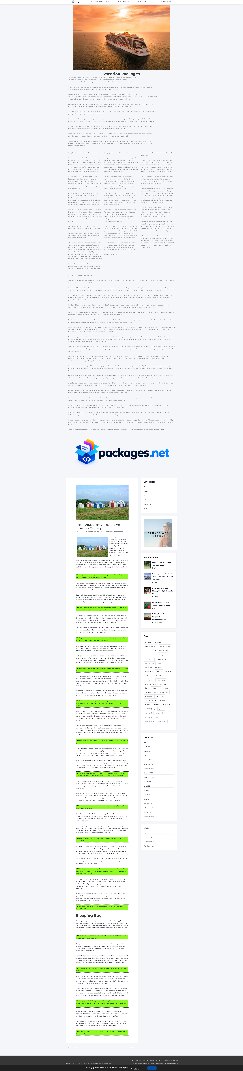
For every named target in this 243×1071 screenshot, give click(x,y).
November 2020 (149, 768)
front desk (158, 667)
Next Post (133, 1048)
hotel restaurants (150, 684)
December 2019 (149, 816)
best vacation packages (100, 2)
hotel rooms (162, 684)
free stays (148, 667)
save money (167, 704)
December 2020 (149, 764)
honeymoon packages (171, 1060)
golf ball (159, 671)
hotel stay (166, 688)
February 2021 (148, 755)
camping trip (110, 532)
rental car (162, 700)
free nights (160, 663)
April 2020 (147, 799)
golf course (148, 675)
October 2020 (148, 773)
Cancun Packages (157, 1063)
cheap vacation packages (141, 1063)
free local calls (149, 663)
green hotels (161, 680)
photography (148, 504)
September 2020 (149, 777)
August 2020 (148, 782)
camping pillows (165, 646)
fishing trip (149, 659)
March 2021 (147, 751)
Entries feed (148, 837)
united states (162, 721)
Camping (90, 532)
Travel (157, 717)
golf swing (149, 680)
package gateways (144, 2)
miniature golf (163, 692)
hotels (146, 500)
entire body (159, 655)
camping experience (151, 646)
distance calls (163, 650)
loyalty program (151, 692)
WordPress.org (149, 846)
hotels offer (156, 688)
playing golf (160, 696)
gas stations (149, 671)
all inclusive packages (171, 1063)
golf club (168, 671)
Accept (152, 1068)
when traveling (159, 725)
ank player (148, 642)
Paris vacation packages (140, 1060)
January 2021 (148, 760)
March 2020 (148, 803)
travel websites (150, 721)
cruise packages (123, 2)
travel (145, 509)
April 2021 (147, 747)
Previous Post (72, 1048)
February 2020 (148, 808)
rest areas (148, 704)
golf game (159, 676)
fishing (146, 491)
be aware (158, 642)
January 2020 (148, 812)
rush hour (157, 704)
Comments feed (149, 842)
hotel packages (165, 2)
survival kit (148, 713)
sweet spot (159, 713)
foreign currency (161, 659)
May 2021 (147, 742)
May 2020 (147, 795)
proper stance (151, 700)
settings (136, 1069)
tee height (148, 717)
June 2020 (147, 790)
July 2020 (147, 786)
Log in (146, 833)
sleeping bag (118, 532)
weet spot (148, 725)
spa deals (161, 709)
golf (145, 495)
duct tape (149, 655)
